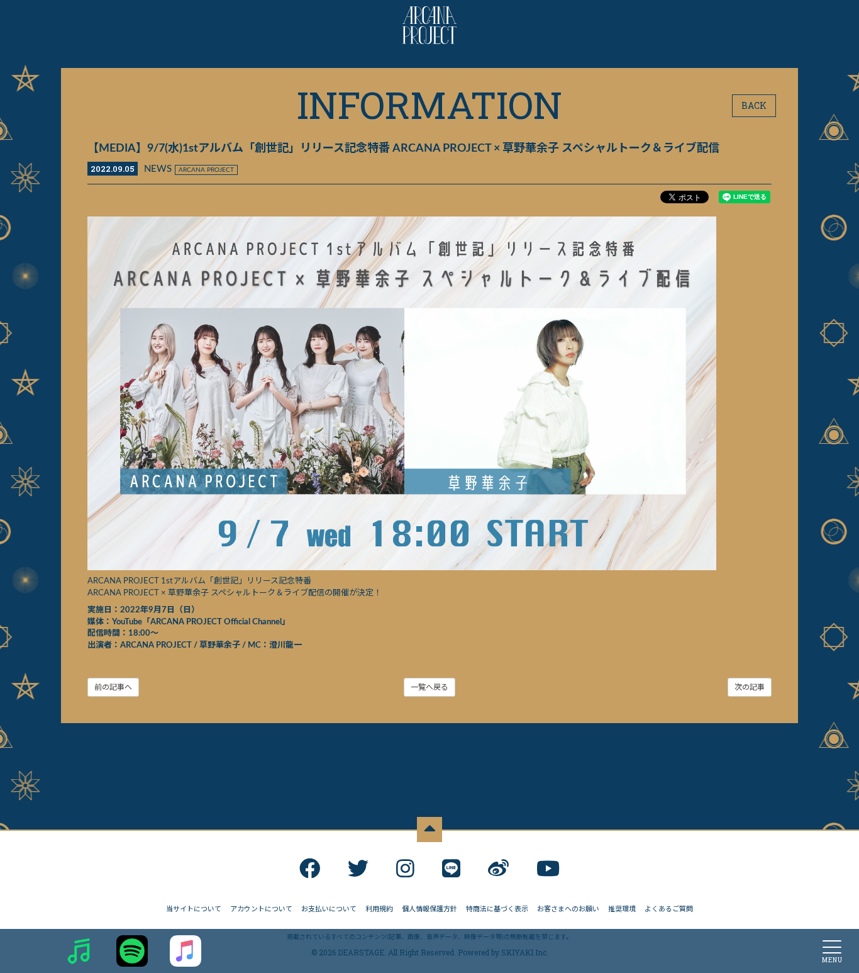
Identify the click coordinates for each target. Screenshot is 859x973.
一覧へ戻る (429, 687)
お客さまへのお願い (568, 909)
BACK (754, 105)
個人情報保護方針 (429, 909)
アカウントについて (261, 909)
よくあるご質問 (669, 909)
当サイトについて (193, 909)
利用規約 (379, 909)
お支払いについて (329, 909)
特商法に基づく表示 (497, 909)
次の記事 (749, 687)
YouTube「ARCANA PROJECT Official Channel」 (201, 622)
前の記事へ (113, 687)
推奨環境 (622, 909)
